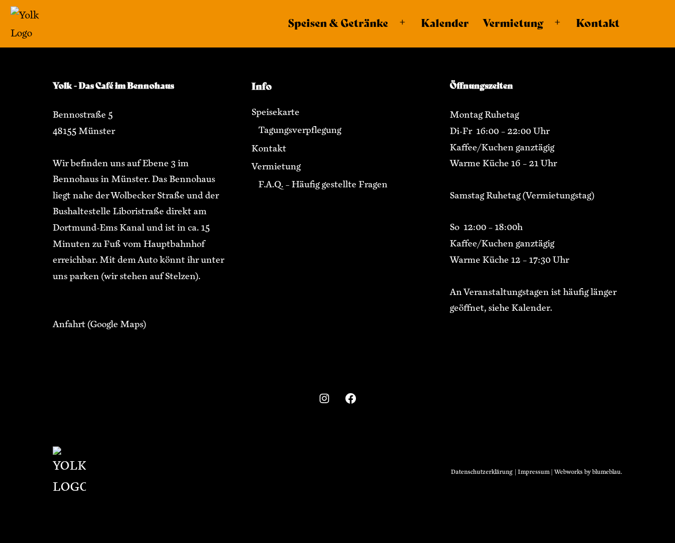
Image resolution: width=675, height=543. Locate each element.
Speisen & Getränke (338, 22)
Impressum (533, 472)
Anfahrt (69, 324)
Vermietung (513, 22)
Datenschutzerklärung (481, 472)
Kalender (445, 22)
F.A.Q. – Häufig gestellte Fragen (323, 184)
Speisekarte (276, 112)
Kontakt (598, 22)
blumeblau (606, 472)
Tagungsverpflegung (299, 129)
